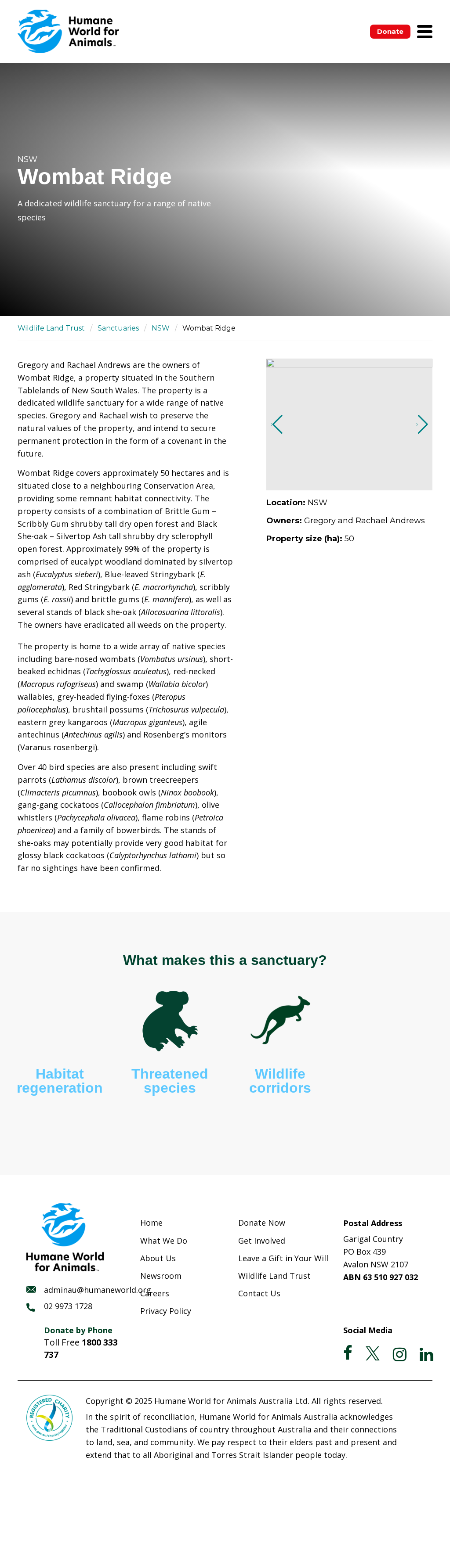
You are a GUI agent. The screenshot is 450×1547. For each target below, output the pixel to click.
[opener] (424, 31)
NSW (161, 328)
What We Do (163, 1240)
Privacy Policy (165, 1311)
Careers (154, 1293)
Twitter (373, 1353)
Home (151, 1222)
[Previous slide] (277, 424)
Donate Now (261, 1222)
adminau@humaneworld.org (97, 1289)
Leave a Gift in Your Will (283, 1258)
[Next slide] (422, 424)
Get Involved (261, 1240)
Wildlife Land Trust (51, 328)
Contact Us (259, 1293)
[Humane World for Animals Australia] (68, 31)
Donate (390, 31)
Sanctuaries (118, 328)
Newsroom (160, 1275)
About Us (158, 1258)
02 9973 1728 (68, 1306)
